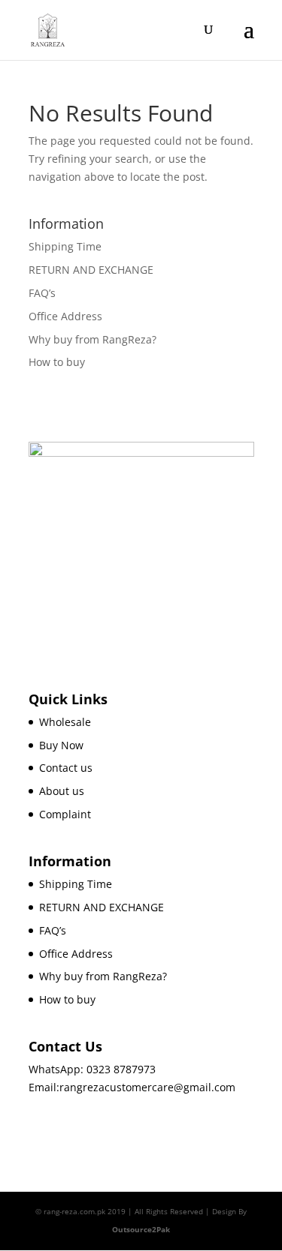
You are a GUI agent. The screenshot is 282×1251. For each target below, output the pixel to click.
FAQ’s (42, 293)
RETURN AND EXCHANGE (91, 269)
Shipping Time (65, 246)
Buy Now (61, 745)
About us (61, 791)
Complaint (65, 814)
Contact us (65, 767)
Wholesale (65, 722)
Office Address (65, 316)
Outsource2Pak (141, 1229)
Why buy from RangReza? (92, 339)
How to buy (57, 362)
